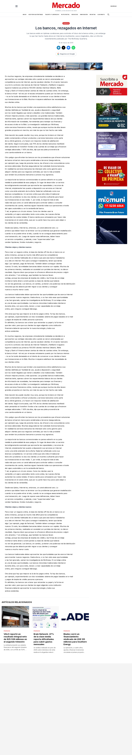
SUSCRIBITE (101, 14)
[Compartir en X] (63, 48)
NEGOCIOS (75, 14)
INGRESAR (114, 6)
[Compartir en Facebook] (68, 48)
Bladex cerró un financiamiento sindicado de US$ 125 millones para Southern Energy (75, 639)
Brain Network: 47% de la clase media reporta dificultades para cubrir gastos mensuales (44, 639)
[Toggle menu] (16, 6)
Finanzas (66, 23)
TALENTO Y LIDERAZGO (52, 14)
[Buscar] (108, 14)
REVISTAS (92, 14)
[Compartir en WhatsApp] (73, 48)
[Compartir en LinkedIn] (58, 48)
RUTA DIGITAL (65, 14)
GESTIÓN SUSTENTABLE (35, 14)
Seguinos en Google (67, 54)
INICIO (25, 14)
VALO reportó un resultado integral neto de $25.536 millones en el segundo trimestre (15, 638)
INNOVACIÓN (84, 14)
